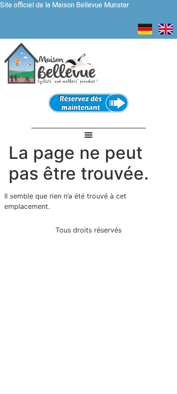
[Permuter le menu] (88, 134)
